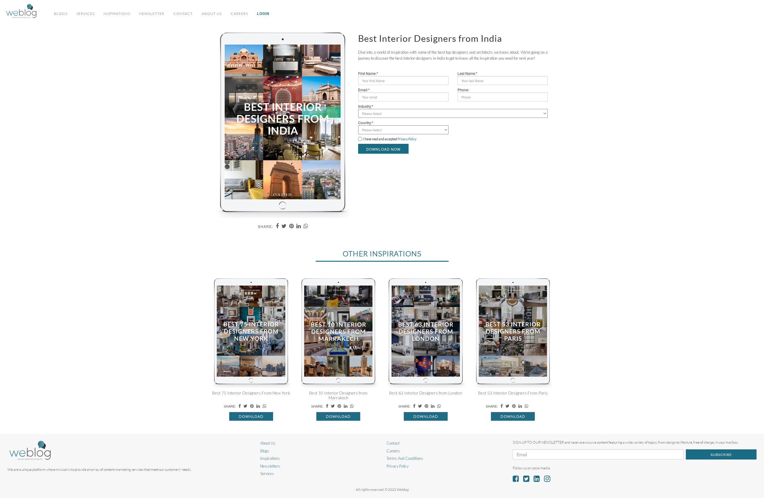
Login (263, 14)
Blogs (60, 13)
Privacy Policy (397, 466)
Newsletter (151, 13)
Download (251, 416)
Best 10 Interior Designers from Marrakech (338, 395)
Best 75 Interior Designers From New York (251, 392)
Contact (183, 13)
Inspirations (117, 13)
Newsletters (270, 466)
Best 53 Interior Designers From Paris (513, 392)
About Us (212, 13)
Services (85, 13)
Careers (239, 13)
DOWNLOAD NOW (383, 149)
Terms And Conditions (404, 458)
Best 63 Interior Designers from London (425, 392)
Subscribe (721, 454)
